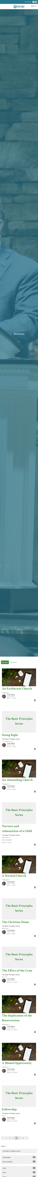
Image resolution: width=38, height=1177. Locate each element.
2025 (19, 1172)
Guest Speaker (19, 1162)
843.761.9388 (28, 2)
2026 (19, 1168)
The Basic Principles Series (11, 1151)
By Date (5, 662)
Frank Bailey (19, 1157)
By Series (13, 662)
